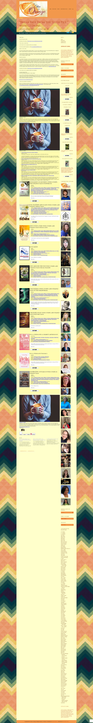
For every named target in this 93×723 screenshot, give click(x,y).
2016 (34, 235)
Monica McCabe (63, 649)
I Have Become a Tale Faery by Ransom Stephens (29, 152)
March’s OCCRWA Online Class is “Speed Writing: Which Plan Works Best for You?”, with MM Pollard (37, 175)
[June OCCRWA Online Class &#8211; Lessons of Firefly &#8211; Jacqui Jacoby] (40, 442)
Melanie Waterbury (64, 641)
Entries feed (63, 40)
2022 (34, 193)
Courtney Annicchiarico (49, 189)
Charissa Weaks (64, 655)
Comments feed (63, 41)
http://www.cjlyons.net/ (52, 66)
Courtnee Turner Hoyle (64, 556)
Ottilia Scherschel (64, 701)
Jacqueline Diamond (64, 585)
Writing (22, 33)
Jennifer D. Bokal (63, 595)
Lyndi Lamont (64, 624)
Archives (40, 29)
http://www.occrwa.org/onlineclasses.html (26, 79)
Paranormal (36, 298)
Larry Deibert (63, 614)
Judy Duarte (63, 606)
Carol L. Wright (43, 187)
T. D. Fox (62, 687)
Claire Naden (63, 555)
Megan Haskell (63, 640)
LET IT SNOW (33, 247)
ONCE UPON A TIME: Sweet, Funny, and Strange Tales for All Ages (42, 226)
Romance (35, 340)
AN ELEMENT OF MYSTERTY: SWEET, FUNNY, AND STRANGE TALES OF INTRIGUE (43, 182)
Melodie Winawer (63, 644)
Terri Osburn (63, 691)
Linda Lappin (63, 622)
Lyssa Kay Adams (63, 632)
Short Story (39, 358)
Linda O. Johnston (64, 625)
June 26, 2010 (22, 29)
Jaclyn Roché (63, 584)
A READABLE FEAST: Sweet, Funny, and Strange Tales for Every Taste (44, 313)
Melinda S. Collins (64, 661)
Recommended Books (42, 341)
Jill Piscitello (63, 598)
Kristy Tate (62, 613)
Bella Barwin (63, 593)
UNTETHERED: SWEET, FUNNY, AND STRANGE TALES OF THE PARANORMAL (43, 289)
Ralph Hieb (43, 189)
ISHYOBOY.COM (65, 721)
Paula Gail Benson (38, 189)
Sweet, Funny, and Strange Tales (44, 193)
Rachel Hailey (63, 670)
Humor (35, 382)
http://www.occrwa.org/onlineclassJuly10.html (35, 41)
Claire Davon (52, 337)
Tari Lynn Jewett (63, 690)
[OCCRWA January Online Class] (53, 441)
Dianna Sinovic (41, 188)
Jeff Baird (52, 188)
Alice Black (63, 654)
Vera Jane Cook (63, 693)
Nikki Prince (56, 337)
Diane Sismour (35, 208)
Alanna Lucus (63, 537)
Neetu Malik (62, 651)
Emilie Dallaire (63, 573)
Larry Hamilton (63, 615)
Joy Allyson (62, 605)
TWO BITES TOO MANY (67, 158)
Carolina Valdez (64, 565)
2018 (34, 299)
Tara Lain (62, 689)
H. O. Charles (63, 583)
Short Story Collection (48, 340)
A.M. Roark (43, 337)
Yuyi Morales (63, 702)
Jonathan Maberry (63, 604)
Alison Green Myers (64, 541)
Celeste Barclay (63, 550)
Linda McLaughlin (63, 623)
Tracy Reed (33, 338)
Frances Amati (63, 578)
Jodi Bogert (43, 210)
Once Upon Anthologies (64, 653)
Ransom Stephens (64, 673)
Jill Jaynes (63, 699)
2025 (34, 341)
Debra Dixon (63, 560)
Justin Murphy (63, 607)
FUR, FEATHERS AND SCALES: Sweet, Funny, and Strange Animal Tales (44, 205)
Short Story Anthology (40, 192)
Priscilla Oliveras (63, 668)
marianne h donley (30, 29)
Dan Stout (63, 656)
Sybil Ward (63, 663)
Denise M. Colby (63, 566)
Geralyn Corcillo (63, 579)
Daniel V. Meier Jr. (63, 559)
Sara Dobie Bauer (64, 662)
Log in (62, 39)
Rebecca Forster (63, 674)
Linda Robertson (64, 660)
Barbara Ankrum (63, 547)
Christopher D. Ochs (40, 190)
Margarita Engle (63, 634)
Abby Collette (63, 536)
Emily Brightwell (63, 574)
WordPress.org (63, 42)
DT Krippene (56, 189)
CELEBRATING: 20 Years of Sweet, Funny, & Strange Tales (43, 372)
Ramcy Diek (63, 672)
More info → (33, 259)
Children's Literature (43, 234)
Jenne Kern (62, 594)
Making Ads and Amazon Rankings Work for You (29, 164)
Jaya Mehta (62, 588)
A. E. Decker (48, 187)
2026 (34, 383)
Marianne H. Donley (22, 117)
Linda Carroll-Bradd (64, 621)
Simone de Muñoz (63, 681)
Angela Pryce (63, 545)
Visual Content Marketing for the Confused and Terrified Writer (31, 158)
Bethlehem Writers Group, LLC (51, 230)
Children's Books (37, 234)
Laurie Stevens (63, 617)
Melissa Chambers (64, 643)
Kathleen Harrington (65, 700)
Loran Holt (62, 630)
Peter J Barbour (33, 190)
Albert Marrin (63, 538)
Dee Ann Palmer (63, 564)
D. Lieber (62, 558)
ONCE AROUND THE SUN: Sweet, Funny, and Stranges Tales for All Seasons (43, 267)
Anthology (37, 193)
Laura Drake (63, 616)
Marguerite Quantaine (64, 635)
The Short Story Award (54, 235)
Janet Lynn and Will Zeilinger (65, 586)
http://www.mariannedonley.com (24, 122)
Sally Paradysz (54, 272)
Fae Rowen (62, 576)
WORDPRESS (54, 721)
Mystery (35, 192)
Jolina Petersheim (63, 603)
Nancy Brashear (63, 650)
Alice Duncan (47, 337)
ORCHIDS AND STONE (67, 142)
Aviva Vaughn (63, 546)
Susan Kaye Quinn (64, 683)
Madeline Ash (63, 633)
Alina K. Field (63, 540)
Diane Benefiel (63, 567)
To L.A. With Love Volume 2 (38, 353)
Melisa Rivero (63, 642)
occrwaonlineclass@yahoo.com (36, 46)
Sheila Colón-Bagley (64, 680)
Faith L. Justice (63, 577)
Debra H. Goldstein (36, 188)
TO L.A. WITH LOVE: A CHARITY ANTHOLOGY (43, 334)
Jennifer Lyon (63, 596)
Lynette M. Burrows (64, 631)
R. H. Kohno (63, 669)
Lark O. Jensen (64, 626)
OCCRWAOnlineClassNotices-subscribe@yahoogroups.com (29, 85)
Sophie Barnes (63, 682)
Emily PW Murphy (48, 188)
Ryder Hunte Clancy (64, 678)
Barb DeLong (64, 698)
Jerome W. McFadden (51, 209)
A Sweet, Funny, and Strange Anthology (40, 191)
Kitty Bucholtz (63, 612)
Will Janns (63, 587)
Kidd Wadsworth (56, 208)
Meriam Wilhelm (63, 645)
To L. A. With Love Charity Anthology (40, 339)
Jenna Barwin (63, 592)
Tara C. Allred (63, 688)
